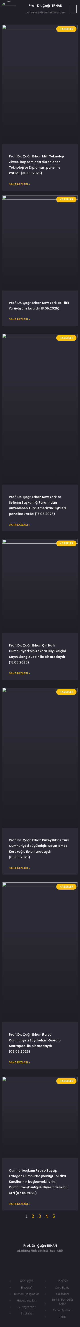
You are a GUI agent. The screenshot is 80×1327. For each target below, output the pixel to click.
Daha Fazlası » (19, 184)
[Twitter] (33, 1260)
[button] (73, 9)
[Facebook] (20, 1260)
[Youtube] (46, 1260)
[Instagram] (60, 1260)
